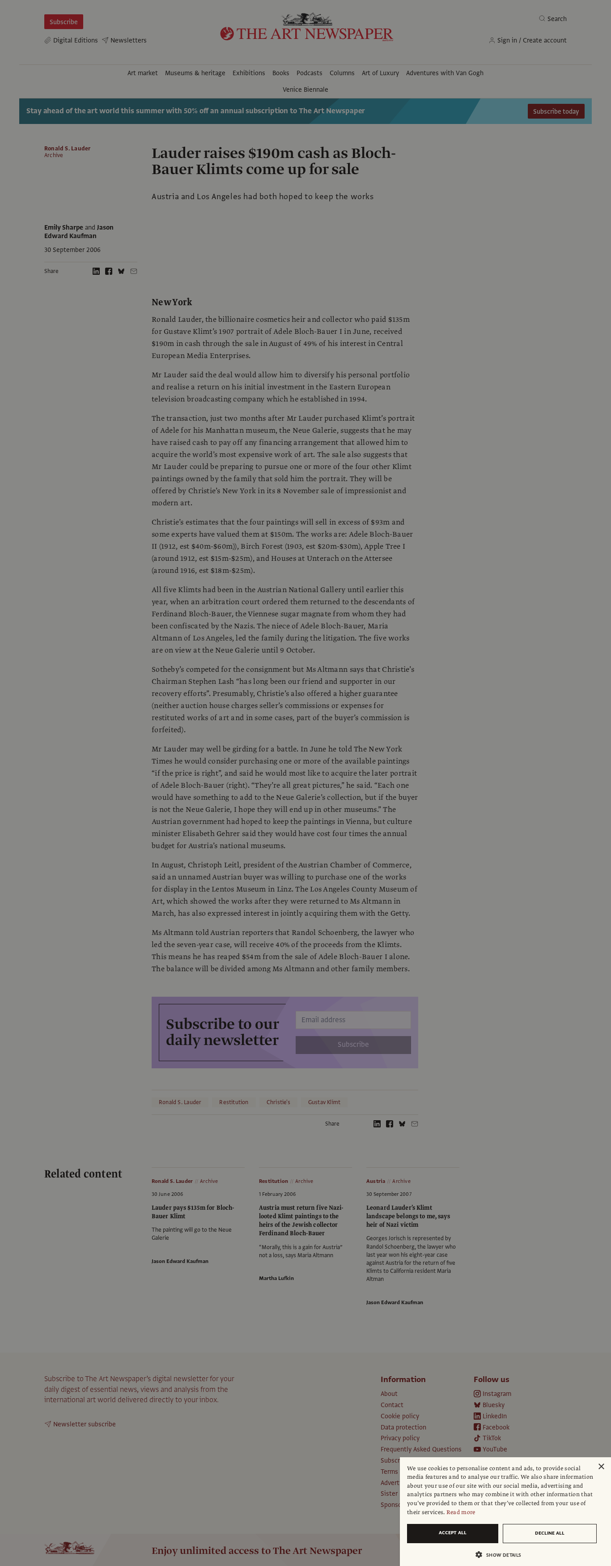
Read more (460, 1512)
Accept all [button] (453, 1532)
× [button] (601, 1467)
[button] (502, 1554)
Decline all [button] (549, 1533)
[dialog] (505, 1511)
